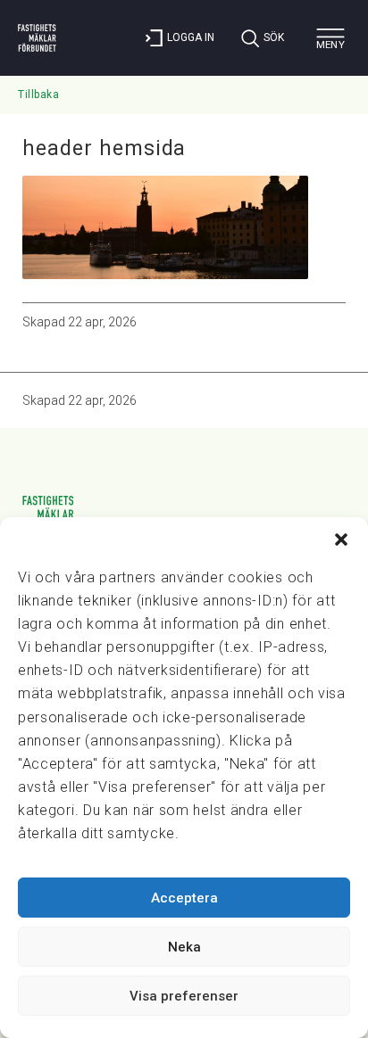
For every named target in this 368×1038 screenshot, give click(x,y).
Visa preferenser (184, 996)
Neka (184, 947)
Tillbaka (38, 94)
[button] (341, 539)
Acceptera (184, 898)
